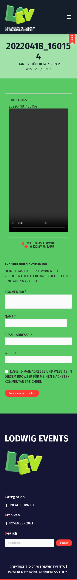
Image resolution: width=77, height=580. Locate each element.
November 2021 (20, 523)
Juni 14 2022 (18, 100)
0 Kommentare (42, 247)
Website (11, 353)
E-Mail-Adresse (18, 335)
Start (21, 64)
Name (10, 317)
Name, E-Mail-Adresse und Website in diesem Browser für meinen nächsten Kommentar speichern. (38, 376)
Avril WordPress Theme (49, 572)
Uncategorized (21, 505)
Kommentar (15, 292)
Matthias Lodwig (41, 243)
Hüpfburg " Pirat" (45, 64)
